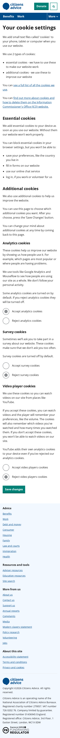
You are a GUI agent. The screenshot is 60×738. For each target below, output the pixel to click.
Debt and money (12, 524)
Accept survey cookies (26, 365)
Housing (7, 535)
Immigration (9, 551)
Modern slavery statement (17, 626)
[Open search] (53, 6)
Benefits (8, 16)
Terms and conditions (15, 662)
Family (6, 540)
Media (6, 621)
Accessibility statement (15, 656)
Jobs (5, 643)
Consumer (8, 529)
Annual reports (11, 610)
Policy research (11, 632)
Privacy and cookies (13, 667)
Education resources (14, 575)
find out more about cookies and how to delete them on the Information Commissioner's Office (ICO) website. (28, 102)
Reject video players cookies (29, 477)
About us (8, 594)
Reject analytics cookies (27, 321)
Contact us (8, 600)
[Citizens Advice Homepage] (13, 6)
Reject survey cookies (25, 375)
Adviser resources (13, 570)
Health (6, 556)
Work (20, 16)
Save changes (14, 489)
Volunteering (10, 637)
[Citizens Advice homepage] (13, 681)
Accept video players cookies (30, 467)
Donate (41, 6)
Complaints (9, 616)
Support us (9, 605)
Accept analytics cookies (27, 311)
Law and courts (11, 545)
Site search (9, 581)
